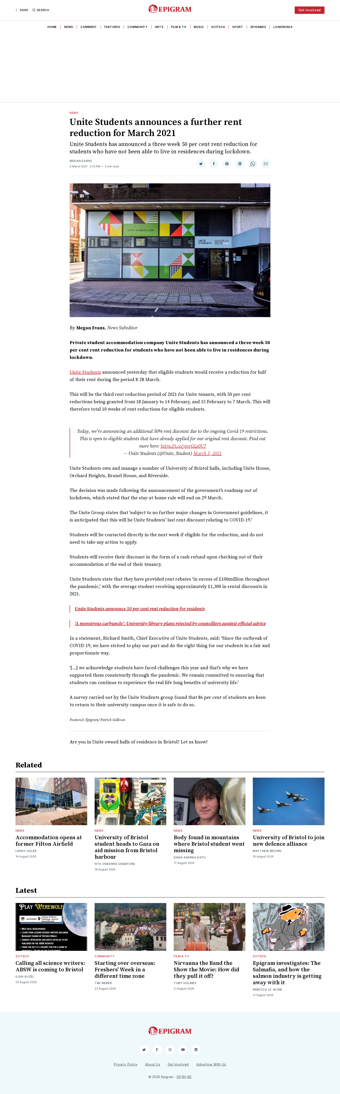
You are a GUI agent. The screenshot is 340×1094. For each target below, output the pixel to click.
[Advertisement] (170, 67)
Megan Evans (81, 161)
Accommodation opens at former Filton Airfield (48, 841)
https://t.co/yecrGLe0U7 (183, 446)
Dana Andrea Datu (190, 857)
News (68, 27)
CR (178, 1077)
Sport (237, 27)
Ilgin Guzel (24, 976)
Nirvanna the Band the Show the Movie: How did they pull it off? (206, 970)
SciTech (218, 27)
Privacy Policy (126, 1064)
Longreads (282, 27)
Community (137, 27)
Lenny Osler (26, 851)
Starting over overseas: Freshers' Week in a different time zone (125, 970)
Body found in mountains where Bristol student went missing (209, 844)
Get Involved (309, 10)
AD (189, 1077)
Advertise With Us (211, 1064)
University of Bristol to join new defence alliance (289, 841)
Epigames (258, 27)
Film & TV (178, 27)
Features (112, 27)
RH (184, 1077)
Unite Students (85, 372)
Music (199, 27)
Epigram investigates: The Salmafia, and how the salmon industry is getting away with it (287, 973)
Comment (88, 27)
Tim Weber (103, 983)
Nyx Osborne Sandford (115, 864)
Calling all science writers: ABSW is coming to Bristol (50, 966)
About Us (152, 1064)
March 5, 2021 (207, 454)
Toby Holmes (185, 983)
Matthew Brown (267, 851)
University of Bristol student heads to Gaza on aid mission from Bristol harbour (127, 847)
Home (52, 27)
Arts (159, 27)
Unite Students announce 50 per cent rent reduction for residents (140, 609)
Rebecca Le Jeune (267, 989)
